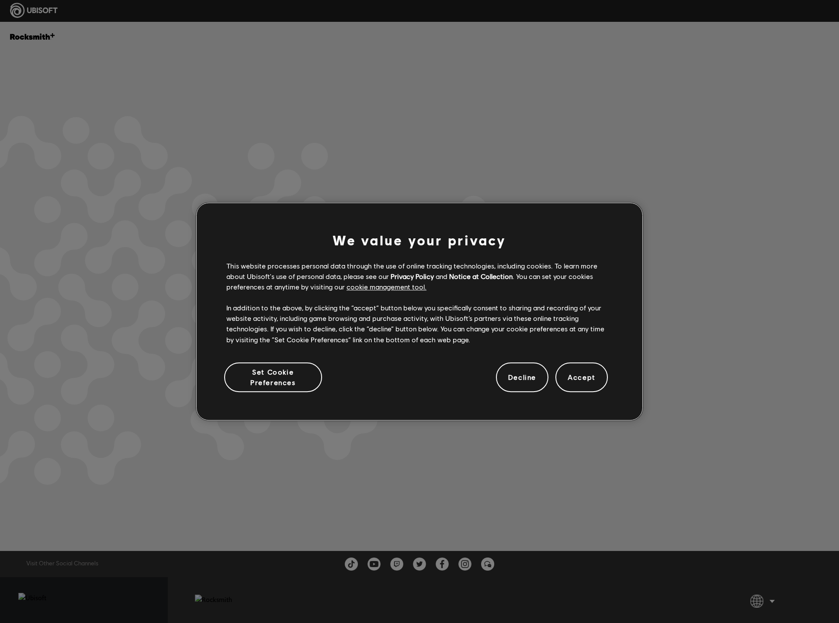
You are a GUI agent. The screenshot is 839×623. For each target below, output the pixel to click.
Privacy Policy (412, 276)
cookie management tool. (386, 286)
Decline (522, 377)
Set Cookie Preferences (273, 377)
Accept (582, 377)
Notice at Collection (481, 276)
